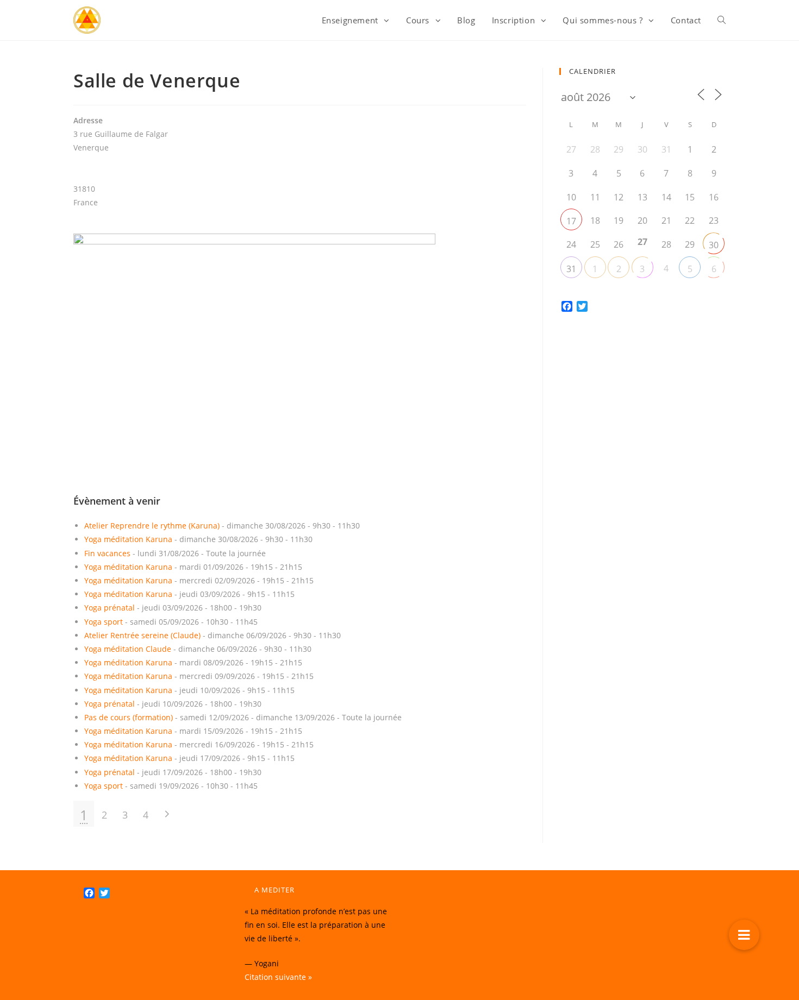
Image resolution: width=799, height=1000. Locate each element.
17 (571, 221)
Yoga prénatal (109, 607)
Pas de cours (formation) (128, 717)
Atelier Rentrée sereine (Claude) (142, 635)
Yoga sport (103, 622)
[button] (744, 935)
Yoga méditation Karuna (128, 539)
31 (571, 269)
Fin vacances (107, 553)
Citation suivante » (278, 977)
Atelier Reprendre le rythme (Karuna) (152, 525)
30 (714, 245)
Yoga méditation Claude (127, 649)
